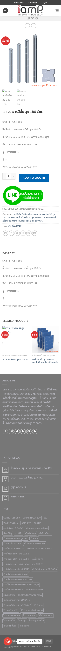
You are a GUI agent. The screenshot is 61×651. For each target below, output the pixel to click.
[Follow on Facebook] (24, 18)
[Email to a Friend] (23, 233)
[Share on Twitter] (17, 233)
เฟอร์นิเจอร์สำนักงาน (35, 589)
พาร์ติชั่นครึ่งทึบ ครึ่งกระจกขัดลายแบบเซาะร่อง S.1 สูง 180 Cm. (29, 219)
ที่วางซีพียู (7, 533)
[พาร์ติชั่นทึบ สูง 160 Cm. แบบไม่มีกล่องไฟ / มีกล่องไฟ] (45, 339)
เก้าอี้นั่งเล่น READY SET (13, 548)
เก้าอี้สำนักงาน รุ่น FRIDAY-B (15, 574)
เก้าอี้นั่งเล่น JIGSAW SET (34, 543)
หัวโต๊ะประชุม (30, 533)
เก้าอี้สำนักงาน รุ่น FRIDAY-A (44, 569)
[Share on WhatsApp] (5, 233)
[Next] (58, 349)
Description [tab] (8, 253)
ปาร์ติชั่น (18, 533)
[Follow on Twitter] (32, 18)
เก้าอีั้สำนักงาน (45, 533)
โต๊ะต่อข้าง (38, 605)
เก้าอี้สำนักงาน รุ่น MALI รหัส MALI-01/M (21, 584)
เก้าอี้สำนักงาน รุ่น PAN (13, 589)
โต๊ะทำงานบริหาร (46, 615)
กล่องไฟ (37, 523)
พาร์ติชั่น (11, 226)
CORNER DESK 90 (11, 517)
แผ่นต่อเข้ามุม (9, 595)
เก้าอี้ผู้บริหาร (37, 559)
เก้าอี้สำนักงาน (9, 564)
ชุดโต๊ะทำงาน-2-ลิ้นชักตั (13, 528)
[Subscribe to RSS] (34, 431)
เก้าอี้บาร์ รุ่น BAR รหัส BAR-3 (16, 559)
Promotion (19, 2)
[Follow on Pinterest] (36, 18)
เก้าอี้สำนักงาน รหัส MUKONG (16, 569)
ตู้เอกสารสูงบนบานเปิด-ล (37, 528)
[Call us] (23, 431)
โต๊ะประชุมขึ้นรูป (9, 625)
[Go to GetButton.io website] (8, 648)
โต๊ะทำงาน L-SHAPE (11, 615)
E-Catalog (32, 2)
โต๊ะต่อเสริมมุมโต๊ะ (10, 610)
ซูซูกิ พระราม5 (18, 487)
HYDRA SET (17, 496)
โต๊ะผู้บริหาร (24, 625)
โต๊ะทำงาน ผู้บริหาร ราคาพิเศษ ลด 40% (32, 468)
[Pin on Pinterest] (29, 233)
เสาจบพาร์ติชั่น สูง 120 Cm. (15, 359)
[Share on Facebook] (11, 233)
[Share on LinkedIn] (34, 233)
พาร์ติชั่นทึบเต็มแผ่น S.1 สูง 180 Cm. (27, 217)
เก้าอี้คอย (34, 538)
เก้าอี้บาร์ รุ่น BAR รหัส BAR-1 (39, 548)
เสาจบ (18, 226)
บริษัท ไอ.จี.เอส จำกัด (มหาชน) (27, 477)
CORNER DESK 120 (32, 517)
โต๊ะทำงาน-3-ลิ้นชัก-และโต (32, 610)
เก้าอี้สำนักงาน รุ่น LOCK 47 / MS (17, 579)
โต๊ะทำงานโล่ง (9, 620)
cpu (45, 517)
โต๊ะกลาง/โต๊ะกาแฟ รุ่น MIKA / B (16, 600)
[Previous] (2, 349)
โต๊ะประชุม (22, 620)
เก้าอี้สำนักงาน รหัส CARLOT (31, 564)
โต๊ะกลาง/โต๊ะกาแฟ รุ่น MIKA (30, 595)
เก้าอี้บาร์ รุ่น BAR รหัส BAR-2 (16, 553)
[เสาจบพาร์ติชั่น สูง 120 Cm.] (15, 339)
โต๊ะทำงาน (52, 389)
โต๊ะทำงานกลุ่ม (29, 615)
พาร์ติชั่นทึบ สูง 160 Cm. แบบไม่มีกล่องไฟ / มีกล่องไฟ (45, 361)
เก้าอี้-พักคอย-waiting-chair (15, 538)
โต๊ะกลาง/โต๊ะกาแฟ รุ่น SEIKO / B (17, 605)
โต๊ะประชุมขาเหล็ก (36, 620)
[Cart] (57, 10)
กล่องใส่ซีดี (26, 523)
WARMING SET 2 (10, 523)
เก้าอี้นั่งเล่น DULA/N (12, 543)
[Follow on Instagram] (28, 18)
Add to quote (34, 177)
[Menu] (5, 10)
